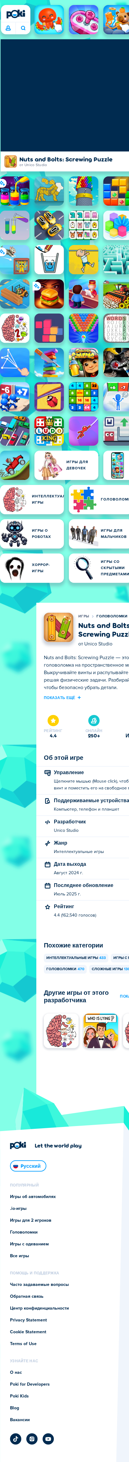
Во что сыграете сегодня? (23, 28)
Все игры (19, 1256)
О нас (16, 1372)
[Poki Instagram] (32, 1439)
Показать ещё (59, 697)
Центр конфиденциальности (39, 1308)
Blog (14, 1408)
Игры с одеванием (29, 1244)
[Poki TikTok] (15, 1439)
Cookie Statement (28, 1332)
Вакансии (20, 1420)
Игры (83, 616)
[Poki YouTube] (48, 1439)
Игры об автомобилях (33, 1197)
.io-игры (18, 1208)
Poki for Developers (30, 1384)
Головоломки (111, 616)
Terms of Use (23, 1344)
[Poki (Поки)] (15, 14)
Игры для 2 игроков (30, 1220)
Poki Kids (19, 1396)
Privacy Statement (28, 1320)
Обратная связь (27, 1296)
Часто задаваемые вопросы (39, 1284)
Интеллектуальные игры (76, 958)
